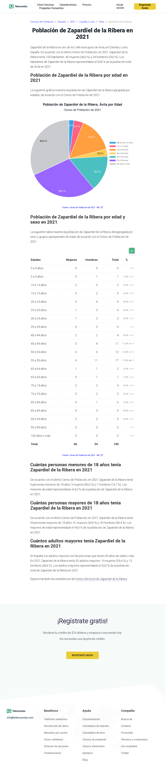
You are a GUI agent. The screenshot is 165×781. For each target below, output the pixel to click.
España (62, 21)
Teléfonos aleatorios (55, 719)
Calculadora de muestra (95, 726)
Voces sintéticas (53, 739)
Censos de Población (42, 21)
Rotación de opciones (56, 746)
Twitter (125, 753)
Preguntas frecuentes (51, 8)
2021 (72, 21)
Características (68, 4)
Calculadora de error (93, 732)
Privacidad (127, 732)
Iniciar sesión (120, 6)
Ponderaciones (52, 753)
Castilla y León (87, 21)
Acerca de (126, 719)
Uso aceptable (129, 746)
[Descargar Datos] (132, 251)
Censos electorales (93, 746)
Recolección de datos (56, 726)
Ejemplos (87, 753)
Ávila (101, 21)
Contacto (126, 726)
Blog (85, 759)
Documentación (91, 719)
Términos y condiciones (134, 739)
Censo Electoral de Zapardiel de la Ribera (101, 579)
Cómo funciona (45, 4)
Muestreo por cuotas (56, 732)
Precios (86, 4)
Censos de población (94, 739)
